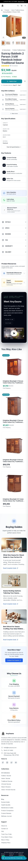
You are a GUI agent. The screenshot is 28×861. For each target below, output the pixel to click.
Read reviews (21, 1)
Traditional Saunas (6, 781)
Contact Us (4, 828)
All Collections (5, 773)
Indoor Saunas (5, 778)
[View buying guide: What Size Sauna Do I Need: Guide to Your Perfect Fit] (14, 545)
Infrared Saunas (6, 784)
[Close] (26, 857)
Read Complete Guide (9, 568)
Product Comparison (7, 810)
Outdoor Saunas (6, 775)
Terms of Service (11, 854)
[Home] (1, 10)
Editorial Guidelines (21, 854)
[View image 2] (8, 43)
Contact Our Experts (13, 660)
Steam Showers (6, 787)
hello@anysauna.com (10, 747)
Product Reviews (6, 813)
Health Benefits (5, 805)
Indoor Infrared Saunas (8, 789)
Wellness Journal (6, 816)
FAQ (2, 831)
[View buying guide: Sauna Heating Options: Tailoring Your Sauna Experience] (14, 581)
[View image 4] (18, 43)
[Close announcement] (26, 1)
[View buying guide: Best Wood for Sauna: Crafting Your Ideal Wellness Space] (14, 616)
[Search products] (17, 5)
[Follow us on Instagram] (7, 762)
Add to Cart (12, 81)
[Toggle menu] (25, 5)
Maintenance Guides (7, 807)
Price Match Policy (6, 837)
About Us (4, 826)
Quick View (15, 371)
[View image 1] (3, 43)
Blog (2, 799)
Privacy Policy (3, 854)
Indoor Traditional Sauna (17, 10)
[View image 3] (13, 43)
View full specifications (13, 147)
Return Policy (5, 840)
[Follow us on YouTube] (15, 762)
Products (7, 10)
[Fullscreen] (21, 336)
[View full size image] (3, 37)
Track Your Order (6, 834)
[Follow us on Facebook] (2, 762)
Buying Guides (5, 802)
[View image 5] (23, 43)
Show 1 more (15, 113)
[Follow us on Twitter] (11, 762)
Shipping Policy (5, 842)
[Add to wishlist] (25, 81)
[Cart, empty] (21, 5)
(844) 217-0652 (8, 750)
